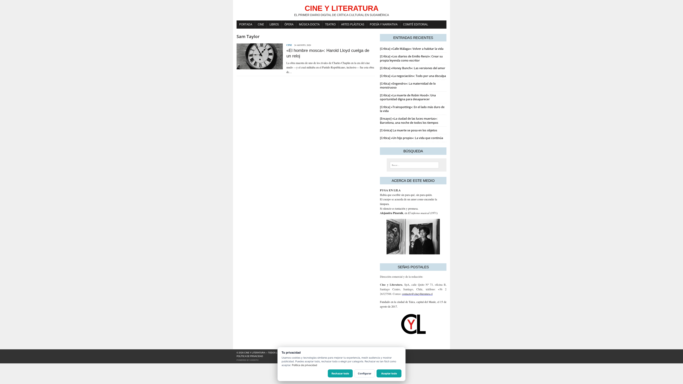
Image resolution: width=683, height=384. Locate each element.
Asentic (254, 360)
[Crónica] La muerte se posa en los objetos (408, 130)
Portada (245, 24)
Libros (274, 24)
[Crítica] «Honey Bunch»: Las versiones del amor (412, 68)
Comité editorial (415, 24)
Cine (261, 24)
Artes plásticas (352, 24)
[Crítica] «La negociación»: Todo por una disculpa (413, 76)
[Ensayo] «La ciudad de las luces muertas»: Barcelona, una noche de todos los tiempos (409, 120)
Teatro (330, 24)
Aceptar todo (389, 373)
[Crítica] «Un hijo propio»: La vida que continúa (411, 138)
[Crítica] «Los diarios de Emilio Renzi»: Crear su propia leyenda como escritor (411, 58)
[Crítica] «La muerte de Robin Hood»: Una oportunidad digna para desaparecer (408, 97)
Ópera (288, 24)
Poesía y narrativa (384, 24)
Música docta (309, 24)
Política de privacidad (250, 356)
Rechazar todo (340, 373)
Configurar (364, 373)
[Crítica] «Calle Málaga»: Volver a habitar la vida (411, 49)
